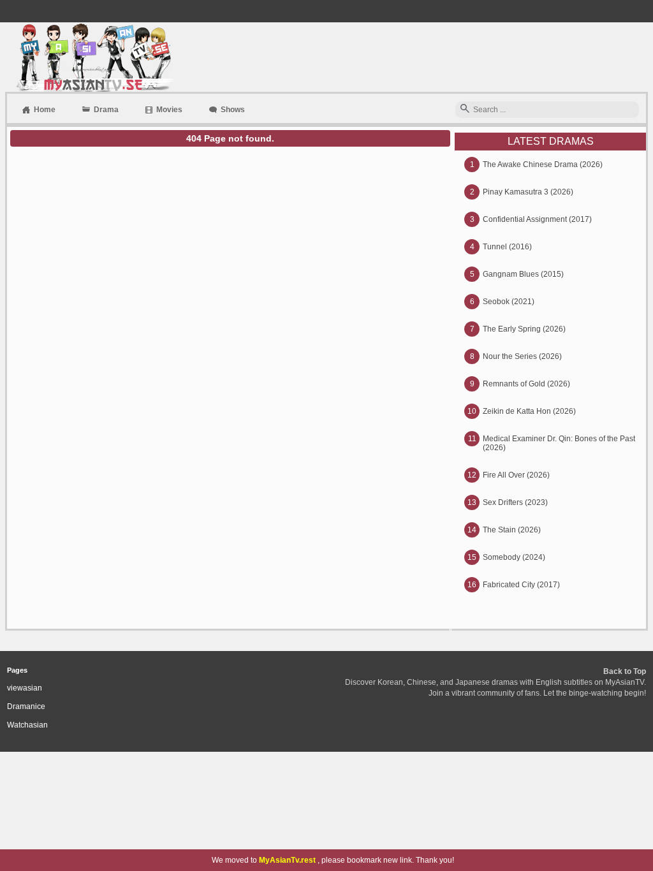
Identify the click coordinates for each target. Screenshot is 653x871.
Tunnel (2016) (507, 246)
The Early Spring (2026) (524, 329)
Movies (169, 109)
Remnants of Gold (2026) (526, 383)
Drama (106, 109)
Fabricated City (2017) (521, 584)
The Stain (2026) (512, 529)
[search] (465, 109)
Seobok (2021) (508, 301)
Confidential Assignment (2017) (537, 219)
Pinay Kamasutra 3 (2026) (528, 191)
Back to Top (624, 671)
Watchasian (27, 725)
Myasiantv (93, 57)
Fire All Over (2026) (516, 475)
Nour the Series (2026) (522, 356)
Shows (233, 109)
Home (44, 109)
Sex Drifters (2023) (515, 502)
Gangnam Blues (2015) (523, 274)
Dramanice (26, 706)
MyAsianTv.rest (287, 860)
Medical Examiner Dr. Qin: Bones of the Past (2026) (559, 443)
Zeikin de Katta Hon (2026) (529, 411)
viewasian (24, 688)
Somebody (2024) (514, 557)
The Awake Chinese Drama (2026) (543, 164)
